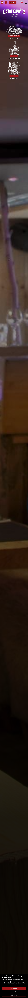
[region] (14, 986)
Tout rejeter (14, 995)
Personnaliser (14, 991)
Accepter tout (14, 988)
